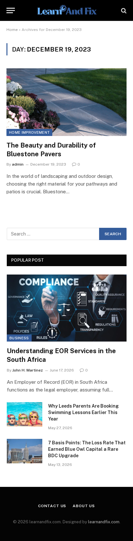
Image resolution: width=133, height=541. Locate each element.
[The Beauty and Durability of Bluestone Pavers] (66, 102)
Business (19, 338)
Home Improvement (29, 132)
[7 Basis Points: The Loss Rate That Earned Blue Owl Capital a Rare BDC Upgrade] (24, 451)
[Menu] (10, 10)
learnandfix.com (103, 521)
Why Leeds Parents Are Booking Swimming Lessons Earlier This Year (83, 412)
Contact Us (52, 506)
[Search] (123, 10)
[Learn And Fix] (66, 10)
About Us (84, 506)
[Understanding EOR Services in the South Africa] (67, 308)
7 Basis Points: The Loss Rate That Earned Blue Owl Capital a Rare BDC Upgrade (87, 449)
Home (12, 29)
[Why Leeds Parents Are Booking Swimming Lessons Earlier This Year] (24, 414)
